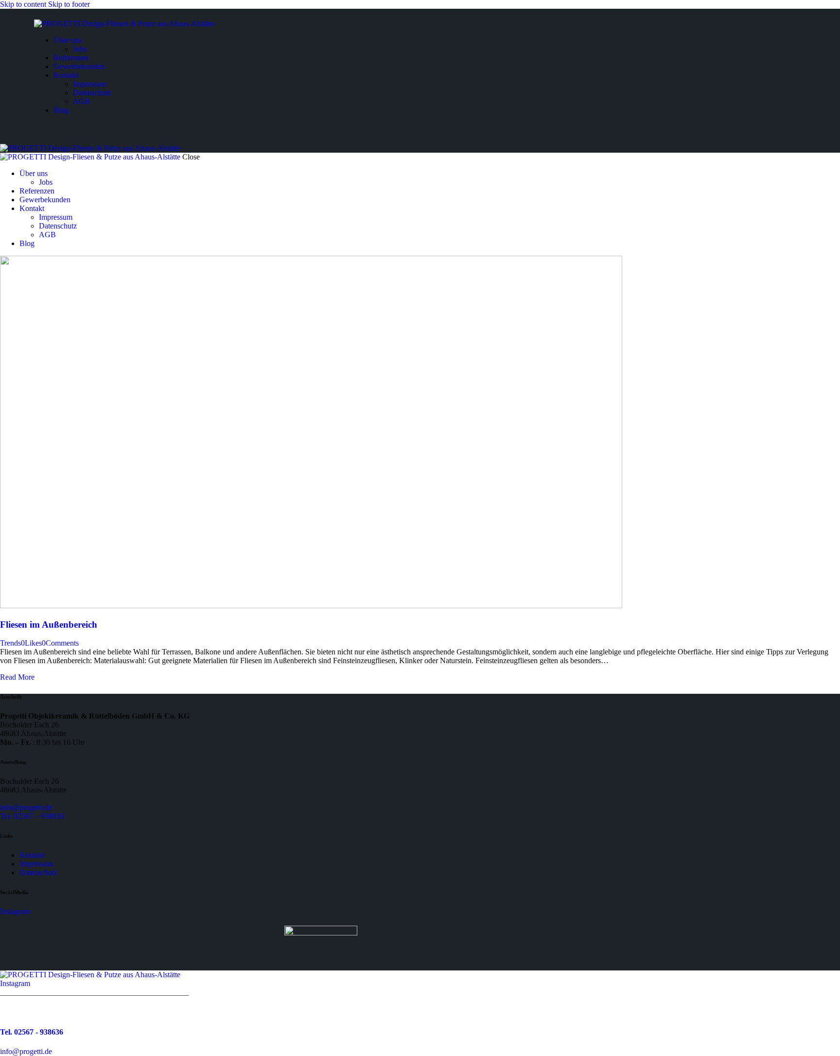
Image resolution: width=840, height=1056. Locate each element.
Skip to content (23, 4)
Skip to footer (69, 4)
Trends (10, 643)
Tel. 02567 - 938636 (31, 1032)
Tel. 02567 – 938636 (32, 816)
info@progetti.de (26, 807)
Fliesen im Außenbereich (48, 624)
